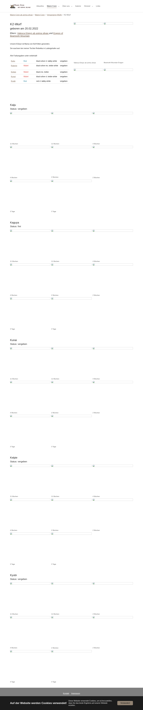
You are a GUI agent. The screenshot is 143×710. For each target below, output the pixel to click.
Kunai (13, 77)
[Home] (21, 6)
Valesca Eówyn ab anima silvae (32, 33)
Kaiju (13, 61)
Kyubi (13, 81)
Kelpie (13, 72)
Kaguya (14, 66)
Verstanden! (125, 703)
